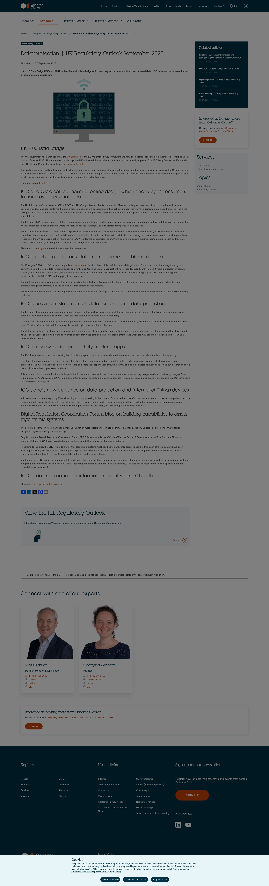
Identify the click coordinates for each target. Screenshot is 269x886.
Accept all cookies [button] (110, 879)
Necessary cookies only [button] (135, 879)
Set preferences (159, 879)
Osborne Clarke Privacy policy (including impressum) (96, 871)
